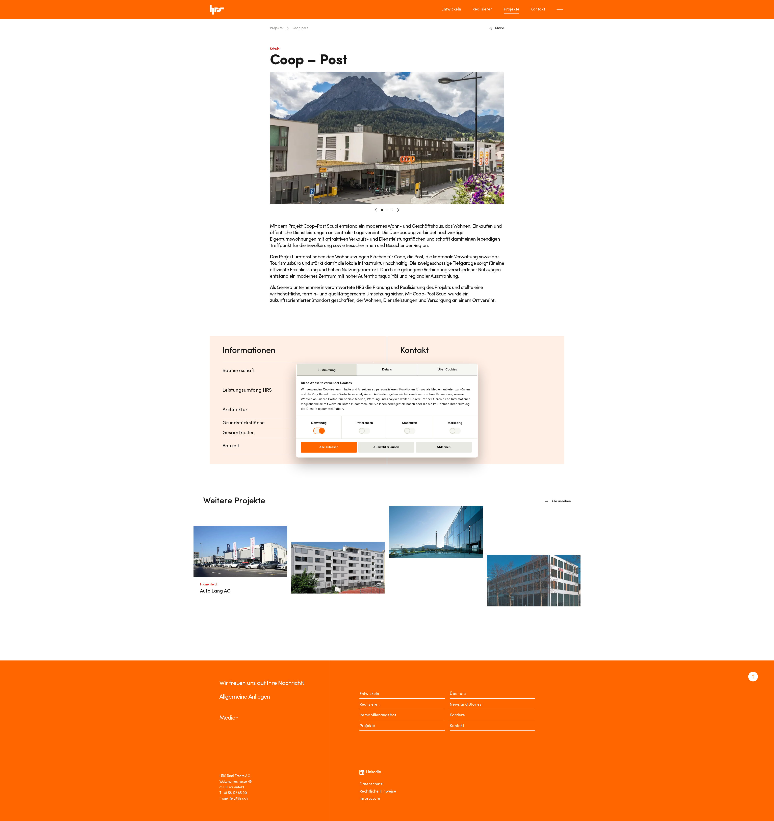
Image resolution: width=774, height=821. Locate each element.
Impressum (369, 799)
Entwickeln (451, 9)
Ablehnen (443, 447)
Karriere (457, 715)
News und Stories (465, 705)
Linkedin (373, 772)
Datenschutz (371, 784)
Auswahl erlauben (386, 447)
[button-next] (398, 210)
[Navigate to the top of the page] (753, 676)
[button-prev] (376, 210)
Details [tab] (387, 369)
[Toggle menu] (560, 10)
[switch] (364, 431)
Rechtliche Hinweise (377, 792)
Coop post (300, 28)
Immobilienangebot (377, 715)
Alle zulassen (328, 447)
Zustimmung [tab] (327, 370)
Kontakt (538, 9)
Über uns (458, 694)
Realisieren (482, 9)
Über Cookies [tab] (447, 369)
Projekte (511, 9)
